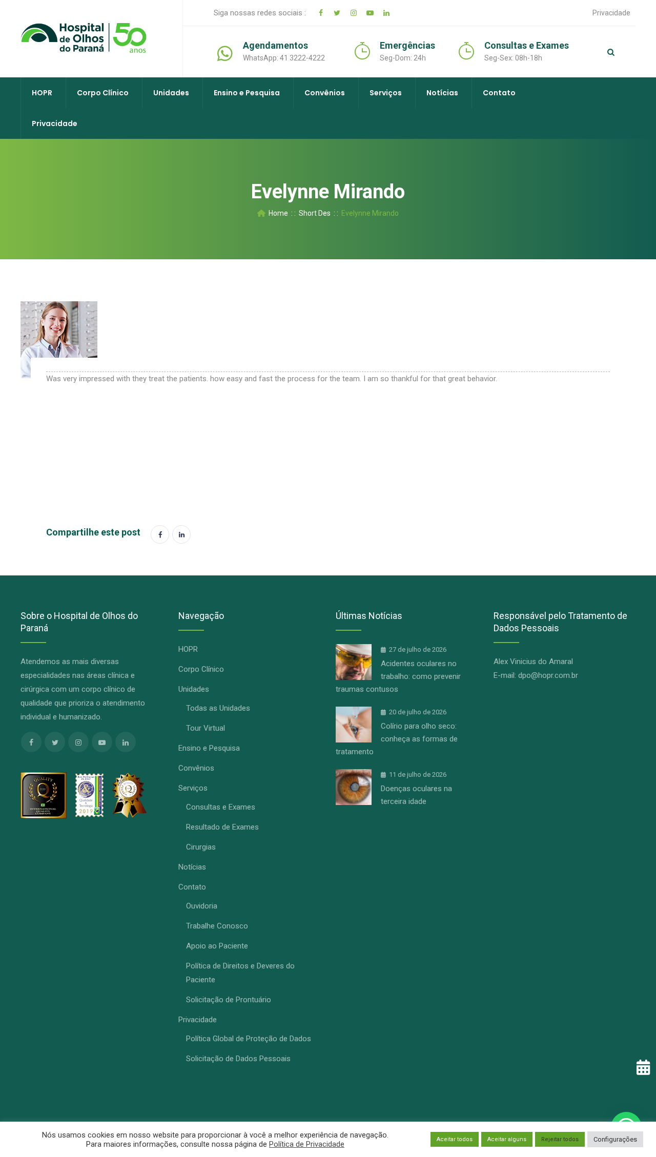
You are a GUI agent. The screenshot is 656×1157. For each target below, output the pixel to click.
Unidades (171, 93)
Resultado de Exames (222, 827)
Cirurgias (201, 847)
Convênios (324, 93)
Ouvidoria (201, 906)
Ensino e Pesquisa (247, 93)
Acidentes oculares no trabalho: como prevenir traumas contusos (398, 676)
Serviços (386, 93)
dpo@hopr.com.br (548, 675)
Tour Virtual (205, 728)
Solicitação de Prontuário (228, 999)
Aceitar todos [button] (455, 1139)
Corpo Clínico (103, 93)
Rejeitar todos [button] (560, 1139)
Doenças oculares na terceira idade (416, 795)
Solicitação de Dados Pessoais (238, 1058)
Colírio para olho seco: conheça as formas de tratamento (397, 738)
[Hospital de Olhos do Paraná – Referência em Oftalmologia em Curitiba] (83, 38)
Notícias (442, 93)
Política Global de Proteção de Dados (248, 1038)
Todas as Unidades (218, 708)
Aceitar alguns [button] (506, 1139)
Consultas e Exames (220, 807)
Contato (499, 93)
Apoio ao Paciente (217, 946)
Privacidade (611, 13)
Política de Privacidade (306, 1144)
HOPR (42, 93)
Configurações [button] (615, 1139)
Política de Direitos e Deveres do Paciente (240, 972)
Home (276, 213)
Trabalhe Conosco (217, 926)
